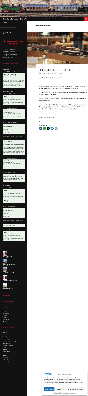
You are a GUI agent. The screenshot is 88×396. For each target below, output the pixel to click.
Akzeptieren (49, 389)
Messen (4, 317)
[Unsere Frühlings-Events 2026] (5, 261)
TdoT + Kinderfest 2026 (8, 256)
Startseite (33, 18)
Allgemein (5, 309)
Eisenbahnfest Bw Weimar (9, 225)
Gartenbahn (5, 339)
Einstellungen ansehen (76, 389)
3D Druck (5, 307)
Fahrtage (5, 313)
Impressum (72, 393)
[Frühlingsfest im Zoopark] (5, 269)
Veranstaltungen (57, 18)
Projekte (72, 18)
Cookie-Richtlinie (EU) (7, 33)
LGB (4, 347)
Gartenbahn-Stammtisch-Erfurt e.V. (15, 19)
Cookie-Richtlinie (58, 393)
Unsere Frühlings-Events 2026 (9, 264)
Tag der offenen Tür (7, 141)
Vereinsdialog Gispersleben (9, 202)
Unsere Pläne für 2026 (8, 288)
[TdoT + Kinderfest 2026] (5, 253)
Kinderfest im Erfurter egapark (10, 74)
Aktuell (40, 18)
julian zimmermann (7, 345)
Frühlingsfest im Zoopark (8, 272)
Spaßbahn (5, 359)
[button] (84, 374)
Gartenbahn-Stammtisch (8, 341)
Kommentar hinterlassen (56, 73)
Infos (4, 315)
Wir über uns (47, 18)
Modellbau (5, 319)
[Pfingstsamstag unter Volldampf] (5, 277)
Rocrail (4, 355)
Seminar (4, 321)
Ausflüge (41, 67)
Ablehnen (60, 389)
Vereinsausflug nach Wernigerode (11, 175)
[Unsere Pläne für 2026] (5, 285)
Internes (80, 18)
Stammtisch (5, 361)
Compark (5, 335)
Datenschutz (66, 393)
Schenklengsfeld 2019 (56, 70)
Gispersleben (6, 343)
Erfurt (4, 337)
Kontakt (66, 18)
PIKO (4, 353)
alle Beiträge (7, 295)
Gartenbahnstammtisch (8, 98)
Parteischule (5, 351)
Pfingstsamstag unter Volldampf (10, 280)
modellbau (5, 349)
